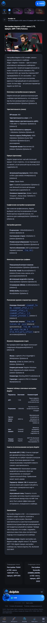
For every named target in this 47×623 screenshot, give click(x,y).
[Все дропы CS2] (9, 10)
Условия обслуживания (16, 606)
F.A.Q (6, 606)
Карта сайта (29, 603)
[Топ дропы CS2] (9, 13)
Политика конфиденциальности (33, 606)
